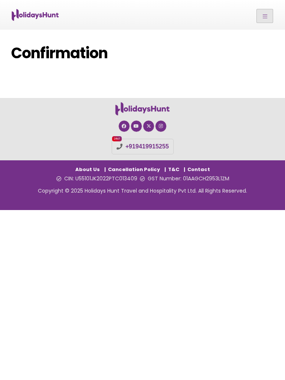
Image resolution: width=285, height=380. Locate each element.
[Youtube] (136, 126)
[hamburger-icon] (264, 16)
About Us (87, 169)
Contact (198, 169)
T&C (173, 169)
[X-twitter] (148, 126)
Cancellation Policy (134, 169)
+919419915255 (147, 146)
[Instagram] (161, 126)
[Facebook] (124, 126)
